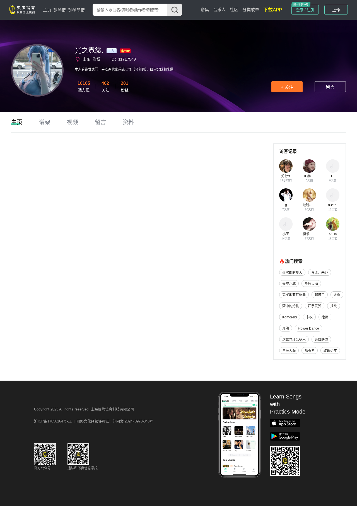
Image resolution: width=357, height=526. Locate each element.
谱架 (44, 122)
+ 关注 (287, 87)
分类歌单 (250, 10)
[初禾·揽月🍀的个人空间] (309, 224)
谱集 (205, 10)
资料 (128, 122)
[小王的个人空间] (286, 224)
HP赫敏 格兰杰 (314, 176)
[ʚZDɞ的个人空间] (332, 224)
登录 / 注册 (305, 10)
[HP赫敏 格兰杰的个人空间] (309, 166)
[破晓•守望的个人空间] (309, 195)
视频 (72, 122)
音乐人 (219, 10)
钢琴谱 (59, 10)
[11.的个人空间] (332, 166)
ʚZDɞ (333, 234)
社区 (234, 10)
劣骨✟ (286, 176)
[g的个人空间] (286, 195)
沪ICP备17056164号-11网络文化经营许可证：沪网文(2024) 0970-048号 (93, 421)
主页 (47, 10)
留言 (330, 87)
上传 (336, 10)
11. (333, 176)
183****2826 (335, 205)
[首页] (23, 9)
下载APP (272, 10)
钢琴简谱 (76, 10)
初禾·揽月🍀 (312, 234)
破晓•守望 (310, 205)
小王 (286, 234)
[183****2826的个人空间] (332, 195)
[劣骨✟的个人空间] (286, 166)
